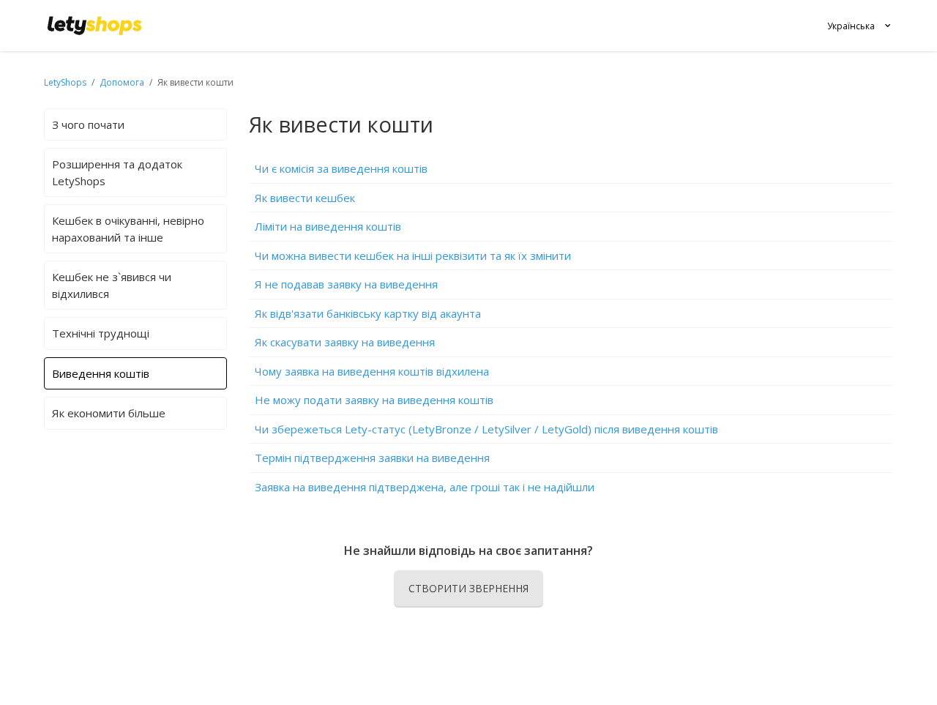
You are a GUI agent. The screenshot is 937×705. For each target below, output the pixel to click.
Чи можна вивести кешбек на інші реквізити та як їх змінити (413, 255)
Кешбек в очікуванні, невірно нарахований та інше (128, 229)
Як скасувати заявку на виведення (345, 342)
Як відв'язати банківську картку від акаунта (368, 313)
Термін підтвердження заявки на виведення (372, 457)
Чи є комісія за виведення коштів (341, 168)
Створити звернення (468, 588)
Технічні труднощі (100, 333)
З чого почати (88, 124)
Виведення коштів (100, 373)
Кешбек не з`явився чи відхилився (111, 285)
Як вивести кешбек (305, 197)
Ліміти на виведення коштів (328, 226)
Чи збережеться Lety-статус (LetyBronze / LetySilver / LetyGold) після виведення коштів (486, 429)
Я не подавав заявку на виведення (346, 284)
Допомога (123, 82)
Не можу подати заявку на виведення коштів (374, 399)
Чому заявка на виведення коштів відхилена (372, 371)
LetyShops (65, 82)
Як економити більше (108, 413)
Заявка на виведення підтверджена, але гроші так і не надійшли (424, 487)
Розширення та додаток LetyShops (117, 172)
